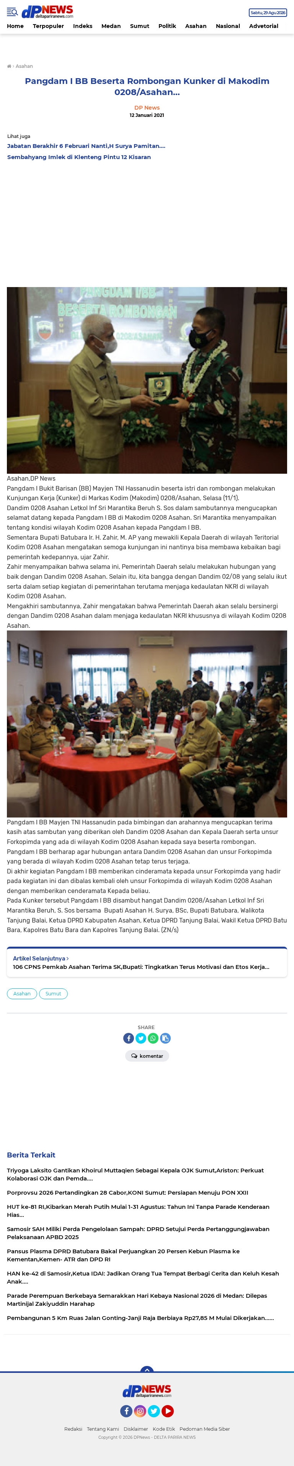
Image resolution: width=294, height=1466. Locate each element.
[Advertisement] (147, 222)
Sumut (139, 26)
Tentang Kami (103, 1429)
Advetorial (263, 26)
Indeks (82, 26)
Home (15, 26)
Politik (167, 26)
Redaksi (73, 1429)
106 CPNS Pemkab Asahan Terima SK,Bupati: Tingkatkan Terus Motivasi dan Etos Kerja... (141, 966)
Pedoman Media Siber (205, 1429)
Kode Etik (164, 1429)
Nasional (228, 26)
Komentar (151, 1056)
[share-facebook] (128, 1038)
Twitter (157, 1420)
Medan (111, 26)
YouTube (173, 1420)
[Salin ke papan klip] (165, 1038)
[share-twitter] (141, 1038)
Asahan (196, 26)
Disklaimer (136, 1429)
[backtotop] (147, 1373)
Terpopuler (48, 26)
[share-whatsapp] (153, 1038)
